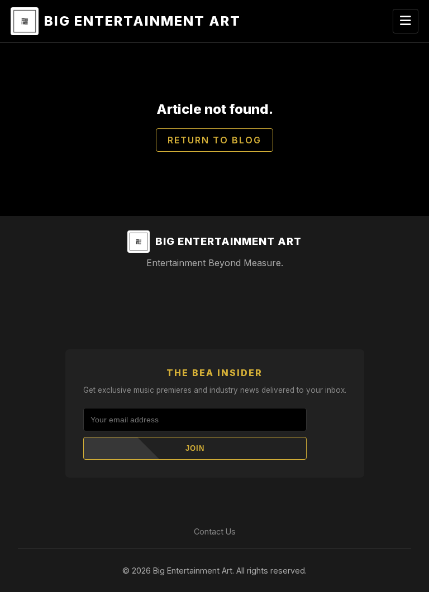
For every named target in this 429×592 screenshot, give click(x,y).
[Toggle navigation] (405, 21)
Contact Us (215, 531)
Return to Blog (214, 140)
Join (194, 448)
